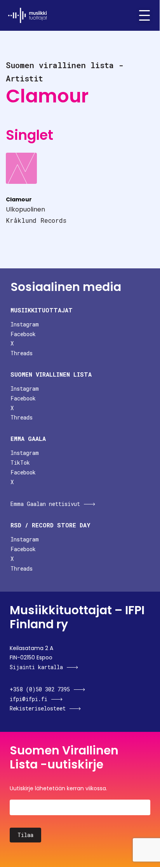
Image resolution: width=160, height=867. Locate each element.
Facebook (23, 334)
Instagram (24, 324)
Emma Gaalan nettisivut (45, 504)
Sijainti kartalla (36, 667)
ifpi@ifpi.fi (28, 699)
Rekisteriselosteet (38, 708)
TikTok (20, 462)
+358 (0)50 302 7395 (40, 689)
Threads (21, 353)
